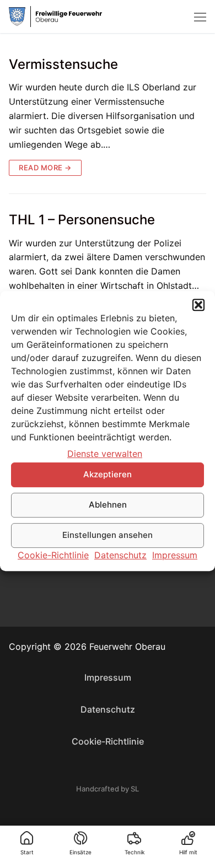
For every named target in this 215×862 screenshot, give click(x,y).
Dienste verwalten (104, 453)
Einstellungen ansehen (107, 535)
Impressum (174, 555)
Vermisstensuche (63, 64)
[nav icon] (200, 16)
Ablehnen (108, 505)
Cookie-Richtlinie (53, 555)
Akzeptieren (107, 475)
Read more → (45, 167)
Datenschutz (120, 555)
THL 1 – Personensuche (82, 220)
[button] (198, 304)
